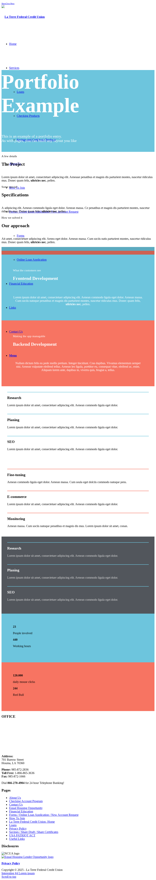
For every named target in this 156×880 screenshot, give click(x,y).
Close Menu (10, 4)
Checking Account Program (26, 801)
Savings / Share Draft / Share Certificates (33, 832)
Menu (4, 4)
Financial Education (21, 811)
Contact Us (16, 804)
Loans (13, 825)
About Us (15, 797)
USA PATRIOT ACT (22, 835)
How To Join (17, 818)
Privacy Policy (18, 828)
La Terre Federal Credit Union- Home (32, 821)
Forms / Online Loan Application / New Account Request (43, 814)
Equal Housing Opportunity (26, 808)
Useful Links (17, 838)
